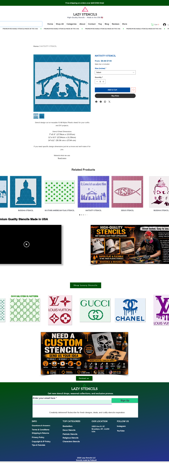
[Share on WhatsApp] (105, 101)
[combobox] (115, 72)
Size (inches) (100, 68)
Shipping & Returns (40, 433)
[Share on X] (109, 101)
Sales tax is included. (102, 64)
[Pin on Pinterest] (100, 101)
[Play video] (26, 244)
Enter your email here (44, 398)
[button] (155, 24)
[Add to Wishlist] (133, 90)
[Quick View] (26, 192)
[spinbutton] (100, 81)
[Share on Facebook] (96, 101)
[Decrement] (96, 81)
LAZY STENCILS (85, 14)
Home (36, 46)
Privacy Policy (38, 437)
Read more (62, 158)
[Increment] (103, 81)
